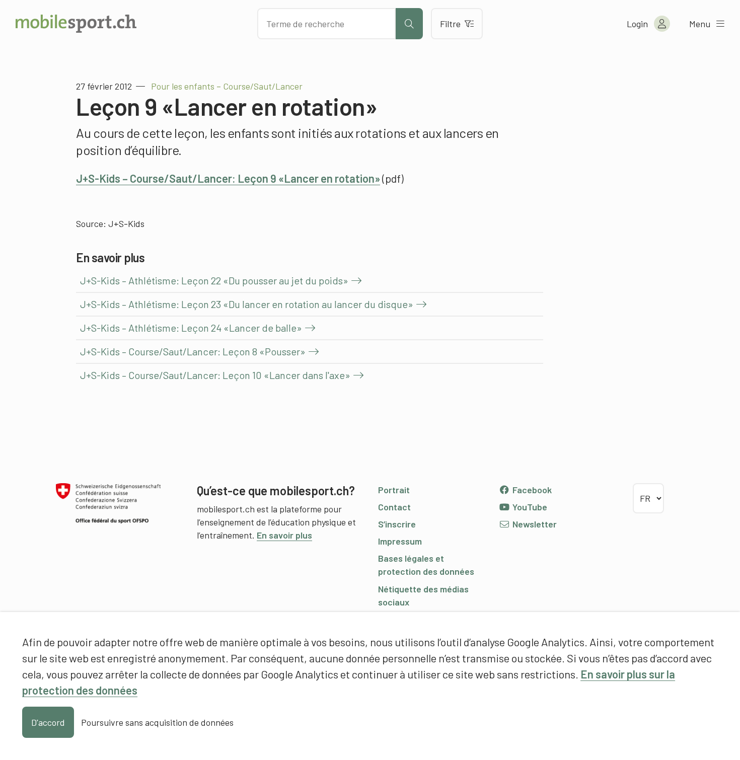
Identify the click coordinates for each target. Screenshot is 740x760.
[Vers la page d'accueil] (76, 23)
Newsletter (533, 523)
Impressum (400, 541)
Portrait (394, 489)
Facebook (531, 489)
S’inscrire (397, 523)
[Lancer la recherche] (409, 23)
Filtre (450, 23)
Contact (394, 506)
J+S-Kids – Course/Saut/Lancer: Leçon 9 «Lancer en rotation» (228, 178)
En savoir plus (284, 535)
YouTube (528, 506)
